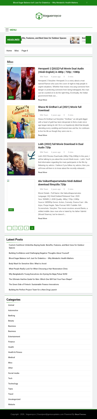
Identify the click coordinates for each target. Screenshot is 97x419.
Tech (10, 378)
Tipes (10, 389)
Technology (13, 384)
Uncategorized (14, 399)
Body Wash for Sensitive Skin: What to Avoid (27, 263)
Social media (13, 373)
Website (11, 404)
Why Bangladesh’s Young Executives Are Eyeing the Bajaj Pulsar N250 (38, 274)
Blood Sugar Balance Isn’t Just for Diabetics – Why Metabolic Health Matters (45, 3)
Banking (11, 315)
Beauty (11, 321)
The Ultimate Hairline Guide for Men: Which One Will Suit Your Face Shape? (40, 279)
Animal (11, 305)
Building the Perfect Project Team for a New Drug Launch (33, 290)
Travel (10, 394)
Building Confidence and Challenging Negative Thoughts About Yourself (39, 253)
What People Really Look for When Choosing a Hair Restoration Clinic (38, 269)
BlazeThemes (80, 414)
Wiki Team (44, 77)
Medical (11, 357)
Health (11, 347)
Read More (42, 100)
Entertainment (14, 336)
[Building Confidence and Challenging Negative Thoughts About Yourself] (71, 41)
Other (10, 368)
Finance (11, 342)
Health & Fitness (15, 352)
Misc (11, 97)
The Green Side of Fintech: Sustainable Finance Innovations (34, 284)
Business (12, 326)
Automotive (13, 310)
